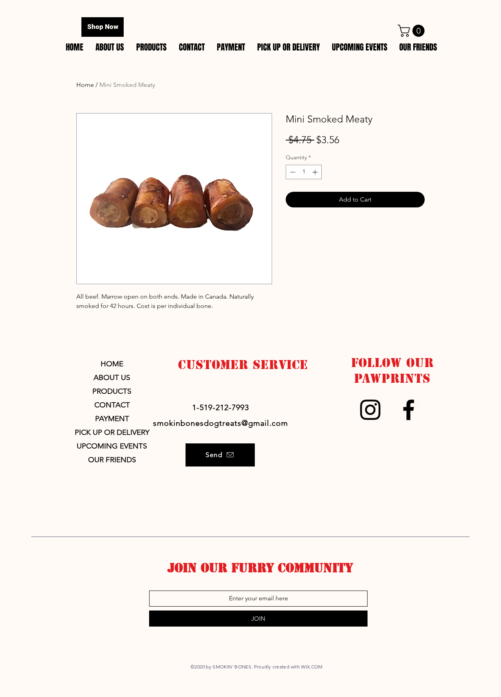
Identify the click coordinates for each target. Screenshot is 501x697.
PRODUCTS (112, 391)
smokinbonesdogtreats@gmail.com (220, 423)
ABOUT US (112, 377)
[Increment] (316, 172)
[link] (412, 31)
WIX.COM (312, 667)
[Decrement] (292, 172)
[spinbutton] (304, 172)
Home (85, 84)
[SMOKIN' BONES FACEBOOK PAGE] (408, 409)
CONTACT (112, 404)
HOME (112, 363)
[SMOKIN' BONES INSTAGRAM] (370, 409)
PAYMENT (112, 418)
